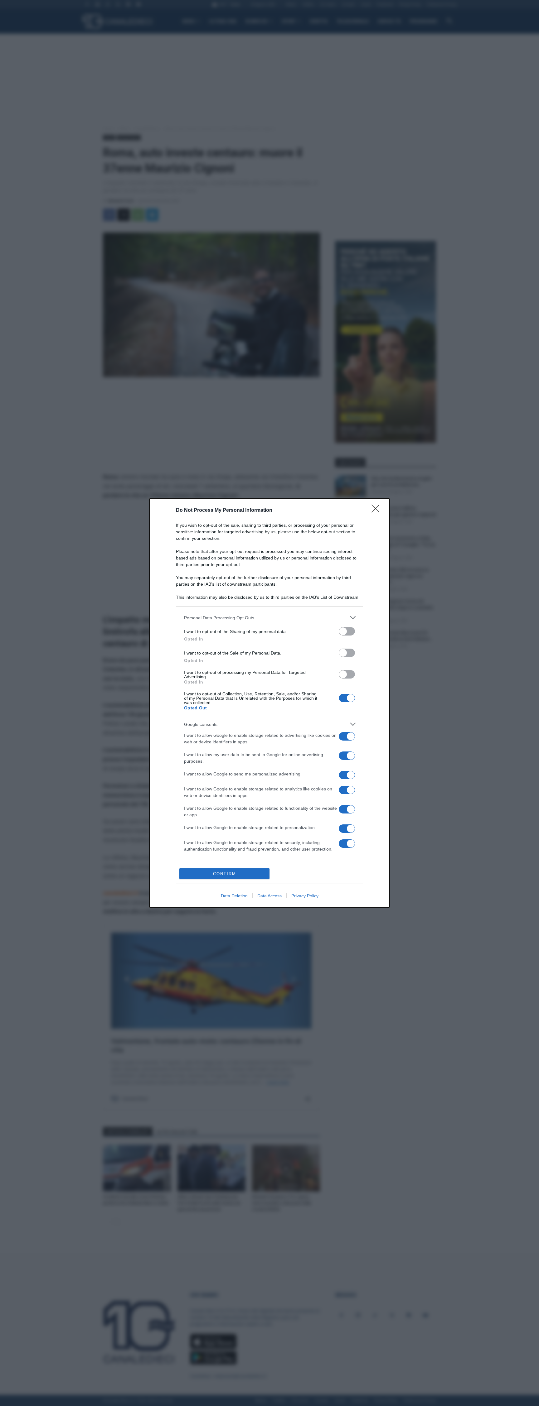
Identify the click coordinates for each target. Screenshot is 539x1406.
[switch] (347, 631)
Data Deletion (234, 895)
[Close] (377, 510)
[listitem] (269, 617)
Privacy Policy (304, 895)
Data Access (269, 895)
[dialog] (269, 703)
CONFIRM (224, 873)
